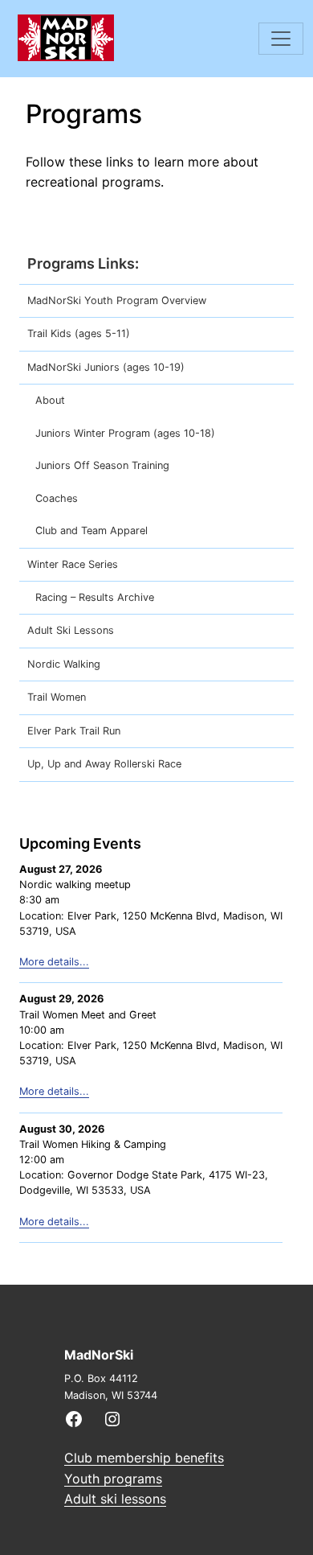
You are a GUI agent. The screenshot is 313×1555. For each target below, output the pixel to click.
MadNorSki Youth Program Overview (116, 300)
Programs (61, 263)
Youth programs (113, 1479)
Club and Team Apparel (91, 531)
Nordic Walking (63, 664)
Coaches (56, 498)
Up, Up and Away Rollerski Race (104, 764)
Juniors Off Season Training (102, 465)
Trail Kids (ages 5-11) (78, 333)
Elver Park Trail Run (73, 731)
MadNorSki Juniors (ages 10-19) (106, 367)
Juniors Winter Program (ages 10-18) (125, 433)
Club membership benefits (144, 1458)
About (50, 400)
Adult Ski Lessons (70, 630)
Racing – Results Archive (94, 597)
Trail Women (56, 697)
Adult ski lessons (115, 1499)
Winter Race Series (72, 564)
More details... (54, 962)
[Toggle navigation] (280, 39)
